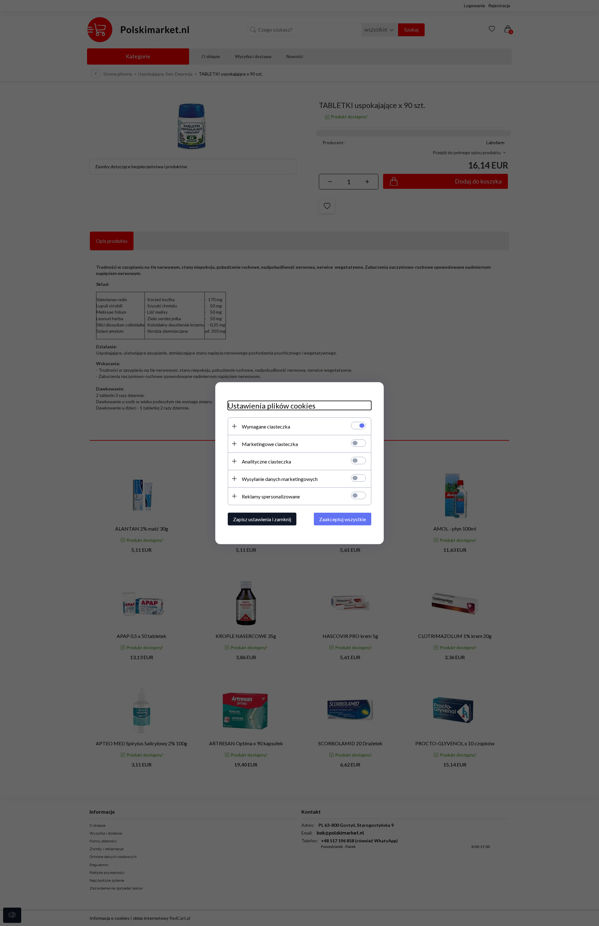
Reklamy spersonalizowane (271, 496)
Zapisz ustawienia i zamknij (262, 519)
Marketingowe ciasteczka (270, 444)
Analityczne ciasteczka (266, 461)
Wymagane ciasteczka (266, 426)
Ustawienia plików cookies (271, 405)
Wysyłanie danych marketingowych (280, 479)
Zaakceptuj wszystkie (342, 519)
